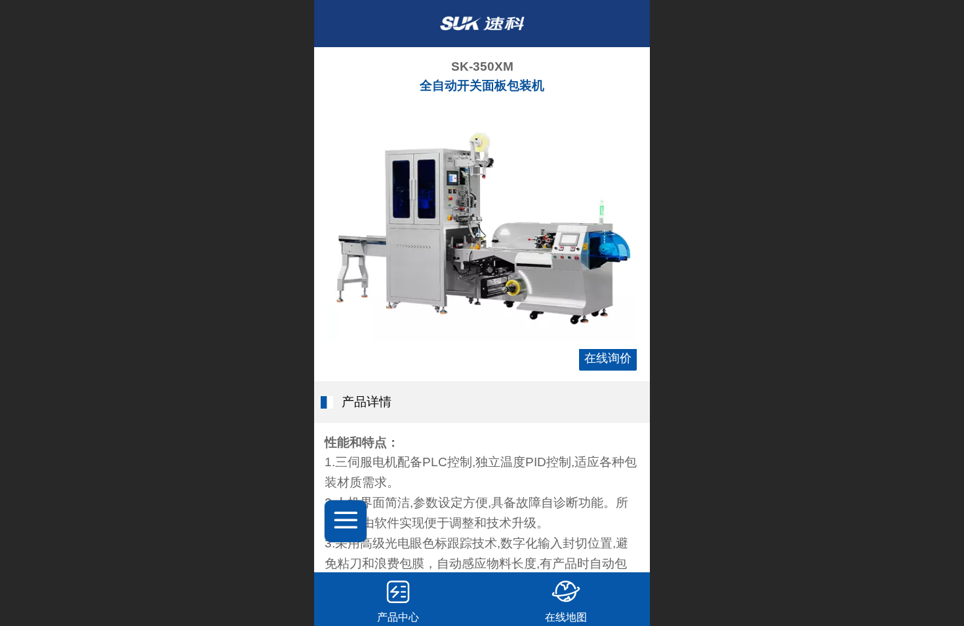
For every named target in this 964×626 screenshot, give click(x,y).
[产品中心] (398, 591)
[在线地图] (566, 591)
